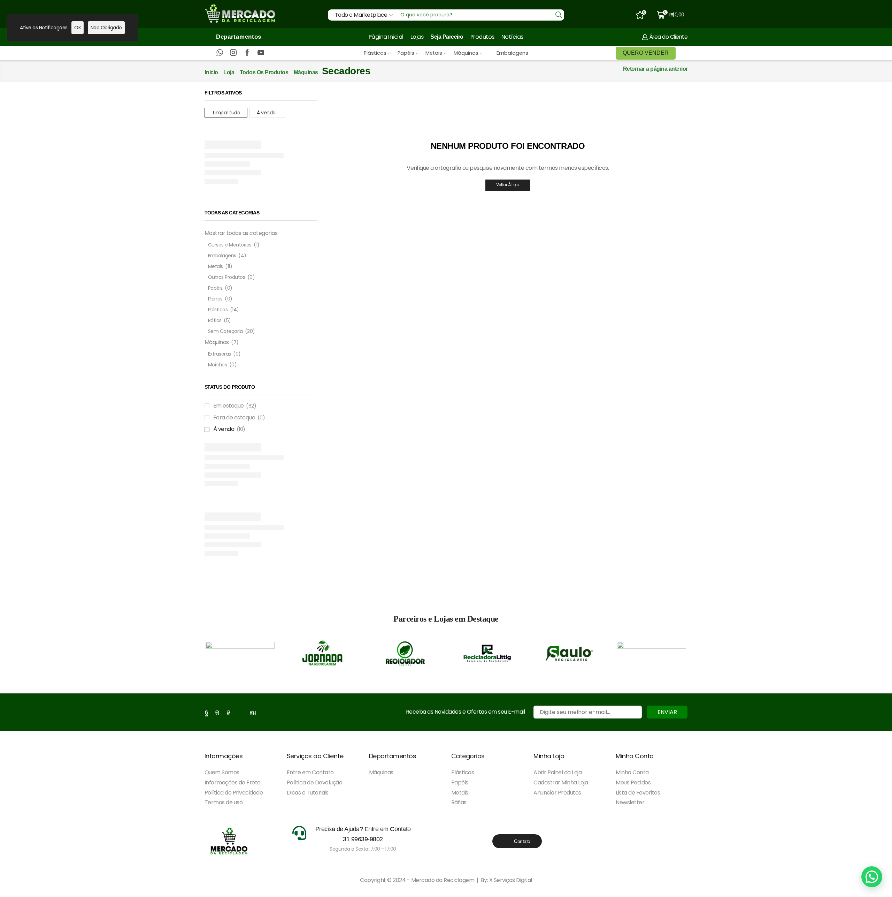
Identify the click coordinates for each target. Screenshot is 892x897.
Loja (228, 72)
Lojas (417, 37)
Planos (215, 298)
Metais (433, 53)
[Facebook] (247, 53)
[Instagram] (233, 53)
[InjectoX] (240, 653)
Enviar (667, 712)
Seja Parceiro (446, 36)
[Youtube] (260, 53)
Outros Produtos (226, 277)
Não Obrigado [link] (106, 27)
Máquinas (466, 53)
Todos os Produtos (264, 72)
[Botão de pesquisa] (558, 15)
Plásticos (375, 53)
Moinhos (217, 364)
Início (211, 72)
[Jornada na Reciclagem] (323, 653)
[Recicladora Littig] (487, 653)
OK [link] (77, 27)
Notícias (512, 37)
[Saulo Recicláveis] (569, 653)
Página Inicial (386, 37)
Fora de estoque (239, 417)
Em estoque (234, 406)
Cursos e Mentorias (230, 244)
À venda (266, 112)
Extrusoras (219, 353)
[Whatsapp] (219, 53)
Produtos (482, 37)
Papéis (406, 53)
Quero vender (646, 53)
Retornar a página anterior (655, 69)
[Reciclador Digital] (405, 653)
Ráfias (215, 320)
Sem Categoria (225, 331)
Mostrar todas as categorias (241, 233)
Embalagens (512, 53)
